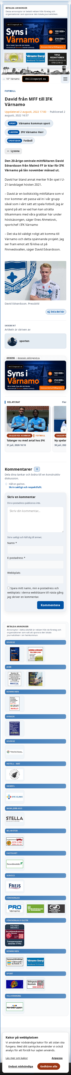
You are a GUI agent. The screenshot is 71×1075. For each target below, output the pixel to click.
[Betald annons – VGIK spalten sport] (14, 984)
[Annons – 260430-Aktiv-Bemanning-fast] (14, 58)
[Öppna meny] (65, 79)
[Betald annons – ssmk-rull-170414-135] (35, 984)
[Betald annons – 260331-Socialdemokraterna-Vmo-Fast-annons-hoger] (14, 934)
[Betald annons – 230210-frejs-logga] (14, 886)
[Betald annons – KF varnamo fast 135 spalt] (14, 962)
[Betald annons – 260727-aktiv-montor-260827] (35, 679)
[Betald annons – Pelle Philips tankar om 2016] (35, 58)
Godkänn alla (48, 1066)
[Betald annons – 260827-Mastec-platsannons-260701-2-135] (14, 679)
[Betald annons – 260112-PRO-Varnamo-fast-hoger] (14, 908)
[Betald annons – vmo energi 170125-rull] (35, 962)
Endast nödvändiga (20, 1066)
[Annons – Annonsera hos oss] (14, 654)
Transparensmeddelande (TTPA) (14, 942)
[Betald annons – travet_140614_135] (56, 908)
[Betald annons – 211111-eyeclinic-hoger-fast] (14, 797)
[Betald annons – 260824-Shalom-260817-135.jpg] (14, 728)
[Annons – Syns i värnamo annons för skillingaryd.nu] (35, 33)
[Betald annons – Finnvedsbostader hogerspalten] (14, 864)
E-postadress (16, 558)
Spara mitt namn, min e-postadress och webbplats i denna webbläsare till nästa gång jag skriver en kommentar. (35, 592)
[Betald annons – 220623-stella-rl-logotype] (14, 819)
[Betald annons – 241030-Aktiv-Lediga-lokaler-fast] (35, 654)
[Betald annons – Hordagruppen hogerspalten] (14, 1007)
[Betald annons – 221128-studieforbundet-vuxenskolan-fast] (35, 908)
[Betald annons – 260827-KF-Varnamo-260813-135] (14, 704)
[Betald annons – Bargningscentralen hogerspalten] (14, 841)
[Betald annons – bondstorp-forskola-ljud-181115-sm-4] (57, 59)
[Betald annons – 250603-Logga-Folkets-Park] (14, 752)
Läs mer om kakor (17, 1058)
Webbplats (13, 572)
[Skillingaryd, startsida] (35, 79)
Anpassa (57, 1058)
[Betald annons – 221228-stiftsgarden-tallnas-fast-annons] (14, 774)
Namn (12, 543)
